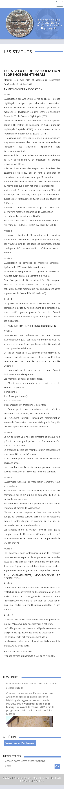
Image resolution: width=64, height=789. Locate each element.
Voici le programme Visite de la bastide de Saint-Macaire (30, 710)
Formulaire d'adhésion (19, 743)
